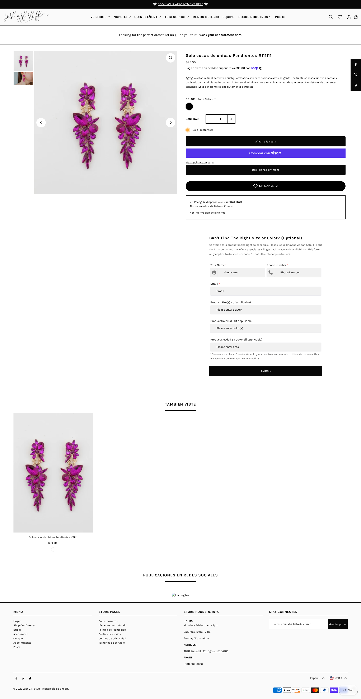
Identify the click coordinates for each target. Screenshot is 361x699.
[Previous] (41, 122)
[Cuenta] (349, 17)
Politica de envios (110, 634)
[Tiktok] (30, 678)
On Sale (18, 638)
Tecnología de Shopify (55, 688)
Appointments (22, 642)
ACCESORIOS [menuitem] (175, 17)
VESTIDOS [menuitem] (99, 17)
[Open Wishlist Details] (340, 17)
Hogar (17, 621)
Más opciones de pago (200, 162)
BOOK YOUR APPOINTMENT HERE (180, 4)
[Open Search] (331, 17)
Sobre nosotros (108, 621)
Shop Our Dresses (24, 625)
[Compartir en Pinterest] (356, 85)
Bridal (17, 629)
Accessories (20, 634)
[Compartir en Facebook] (356, 64)
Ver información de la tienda (207, 212)
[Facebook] (16, 678)
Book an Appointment (265, 169)
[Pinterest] (23, 678)
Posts (16, 647)
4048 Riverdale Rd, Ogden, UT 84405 (206, 651)
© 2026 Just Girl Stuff (26, 688)
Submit (266, 371)
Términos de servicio (112, 642)
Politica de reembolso (112, 629)
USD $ (338, 678)
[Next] (170, 122)
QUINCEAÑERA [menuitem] (146, 17)
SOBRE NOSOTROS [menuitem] (253, 17)
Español (315, 678)
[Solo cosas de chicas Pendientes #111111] (53, 473)
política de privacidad (112, 638)
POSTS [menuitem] (280, 17)
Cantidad (192, 118)
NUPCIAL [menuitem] (120, 17)
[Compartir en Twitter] (356, 75)
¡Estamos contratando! (113, 625)
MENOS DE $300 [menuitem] (205, 17)
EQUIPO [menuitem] (228, 17)
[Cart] (355, 17)
